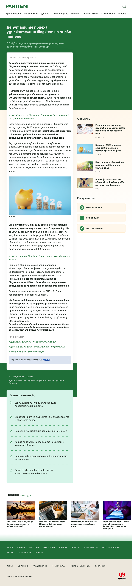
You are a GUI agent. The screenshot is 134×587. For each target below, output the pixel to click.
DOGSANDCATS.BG (110, 547)
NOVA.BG (39, 552)
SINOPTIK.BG (49, 547)
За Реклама (23, 566)
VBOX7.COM (34, 547)
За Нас (10, 566)
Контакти (100, 566)
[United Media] (121, 576)
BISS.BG (10, 552)
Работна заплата (94, 207)
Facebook (18, 330)
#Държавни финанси (20, 341)
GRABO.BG (75, 547)
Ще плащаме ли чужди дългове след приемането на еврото (35, 404)
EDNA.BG (21, 547)
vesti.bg (24, 495)
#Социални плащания (44, 341)
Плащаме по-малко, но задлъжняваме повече (41, 431)
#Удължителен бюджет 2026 (49, 346)
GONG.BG (63, 547)
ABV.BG (10, 547)
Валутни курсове (94, 228)
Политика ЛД (58, 566)
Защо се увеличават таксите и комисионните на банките (34, 472)
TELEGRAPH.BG (25, 552)
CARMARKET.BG (91, 547)
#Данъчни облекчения (20, 346)
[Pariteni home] (17, 6)
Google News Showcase (41, 330)
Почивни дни (92, 218)
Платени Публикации (80, 566)
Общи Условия (40, 566)
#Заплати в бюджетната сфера (26, 351)
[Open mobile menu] (124, 6)
